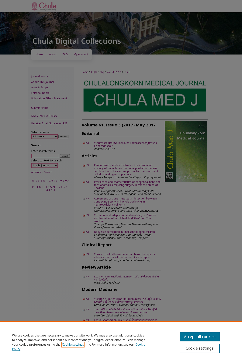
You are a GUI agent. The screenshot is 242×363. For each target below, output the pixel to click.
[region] (121, 342)
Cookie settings (73, 344)
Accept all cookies (200, 337)
